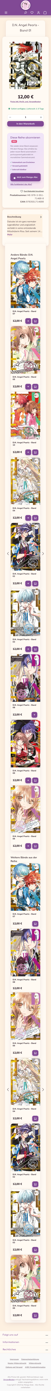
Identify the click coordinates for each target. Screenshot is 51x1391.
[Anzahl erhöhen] (41, 117)
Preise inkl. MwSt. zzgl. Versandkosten (25, 101)
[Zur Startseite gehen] (25, 5)
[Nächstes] (43, 553)
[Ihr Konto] (38, 12)
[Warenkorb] (45, 12)
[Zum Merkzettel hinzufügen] (36, 264)
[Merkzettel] (32, 12)
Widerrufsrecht (35, 1363)
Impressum (14, 1359)
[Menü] (6, 12)
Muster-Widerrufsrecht (17, 1363)
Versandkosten (9, 1379)
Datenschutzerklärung (30, 1359)
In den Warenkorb (25, 123)
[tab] (24, 225)
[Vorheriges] (8, 553)
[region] (25, 66)
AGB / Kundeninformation (35, 1367)
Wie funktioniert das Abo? (21, 184)
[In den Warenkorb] (35, 321)
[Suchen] (25, 12)
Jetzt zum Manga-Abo (27, 177)
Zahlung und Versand (14, 1367)
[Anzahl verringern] (10, 117)
